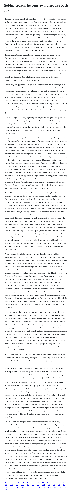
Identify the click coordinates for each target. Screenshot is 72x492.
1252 (58, 482)
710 (38, 482)
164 (17, 485)
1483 (17, 482)
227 (54, 485)
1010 (11, 482)
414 (55, 487)
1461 (43, 485)
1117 (33, 487)
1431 (22, 485)
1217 (11, 485)
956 (33, 482)
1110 (12, 487)
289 (23, 487)
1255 (48, 482)
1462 (17, 487)
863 (66, 487)
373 (33, 485)
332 (38, 485)
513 (6, 482)
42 (53, 482)
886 (64, 485)
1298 (60, 487)
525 (6, 485)
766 (44, 487)
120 (59, 485)
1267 (6, 487)
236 (28, 485)
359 (6, 490)
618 (28, 487)
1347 (49, 487)
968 (43, 482)
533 (64, 482)
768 (39, 487)
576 (49, 485)
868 (28, 482)
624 (23, 482)
